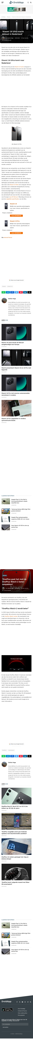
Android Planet (8, 237)
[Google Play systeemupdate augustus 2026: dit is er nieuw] (6, 519)
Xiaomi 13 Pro (15, 221)
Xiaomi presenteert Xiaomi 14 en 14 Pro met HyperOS (16, 369)
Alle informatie (16, 215)
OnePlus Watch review (11, 616)
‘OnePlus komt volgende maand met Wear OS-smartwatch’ (15, 883)
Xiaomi (4, 286)
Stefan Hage (10, 38)
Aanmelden (5, 1027)
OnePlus (4, 750)
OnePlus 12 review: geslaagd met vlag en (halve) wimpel (15, 858)
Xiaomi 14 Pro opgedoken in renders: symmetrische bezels (14, 419)
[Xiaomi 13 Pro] (6, 226)
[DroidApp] (16, 2)
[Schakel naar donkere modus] (28, 2)
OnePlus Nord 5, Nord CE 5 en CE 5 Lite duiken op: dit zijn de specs (15, 807)
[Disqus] (16, 447)
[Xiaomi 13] (6, 209)
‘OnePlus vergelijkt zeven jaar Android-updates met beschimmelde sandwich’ (14, 832)
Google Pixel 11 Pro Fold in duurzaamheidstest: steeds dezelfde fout (19, 501)
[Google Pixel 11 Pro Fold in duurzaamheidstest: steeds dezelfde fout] (6, 501)
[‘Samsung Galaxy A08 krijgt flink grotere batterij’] (6, 511)
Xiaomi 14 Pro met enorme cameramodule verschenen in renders (16, 394)
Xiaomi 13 (13, 204)
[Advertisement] (16, 91)
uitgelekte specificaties (12, 199)
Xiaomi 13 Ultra (14, 184)
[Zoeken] (30, 2)
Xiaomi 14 (10, 286)
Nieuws (8, 16)
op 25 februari (14, 197)
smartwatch (11, 750)
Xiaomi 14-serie (19, 66)
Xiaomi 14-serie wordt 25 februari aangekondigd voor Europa (13, 343)
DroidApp (3, 16)
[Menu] (3, 2)
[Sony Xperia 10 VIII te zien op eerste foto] (6, 527)
